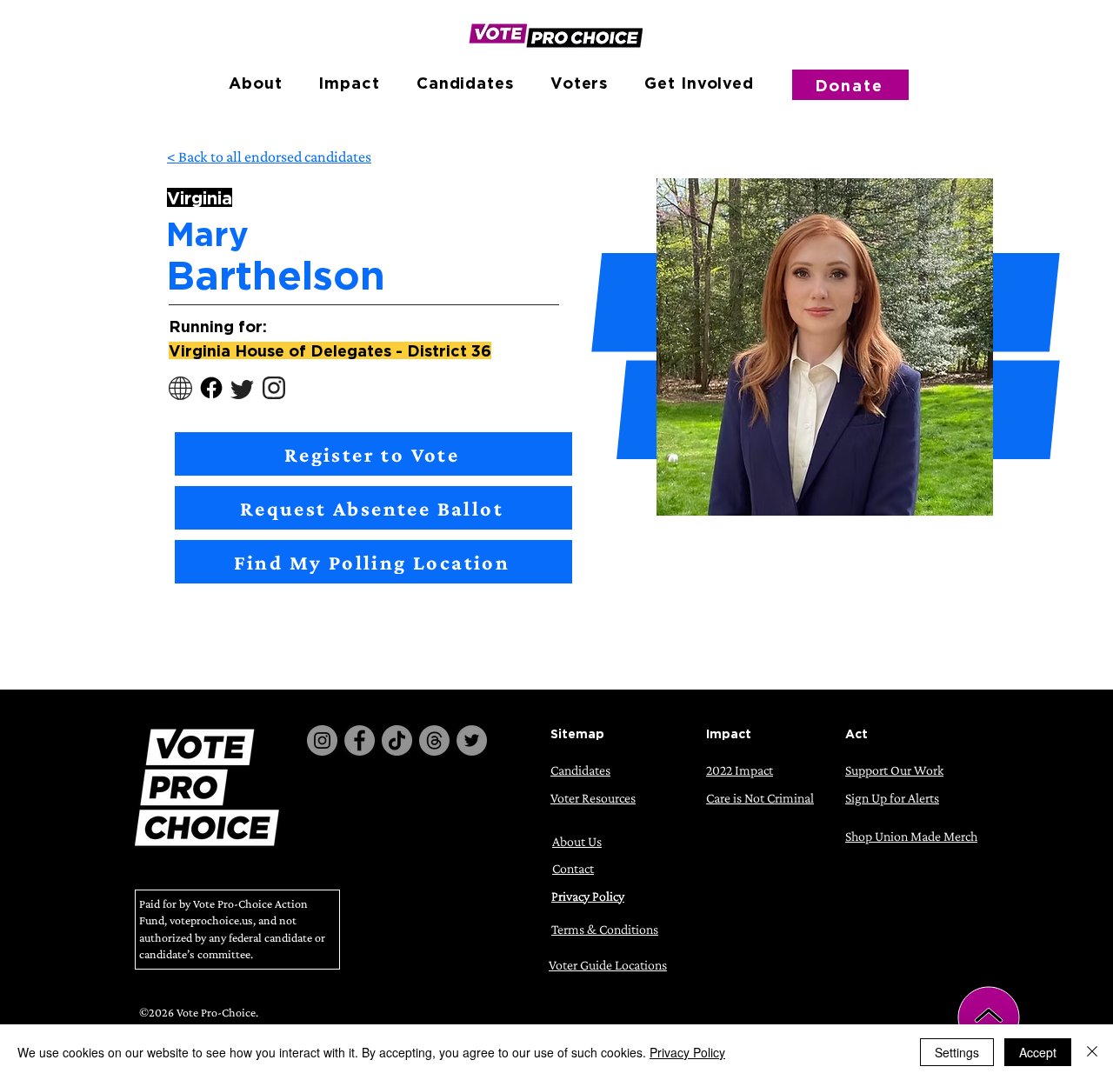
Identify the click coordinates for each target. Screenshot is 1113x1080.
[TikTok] (397, 740)
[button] (255, 82)
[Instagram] (322, 740)
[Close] (1092, 1052)
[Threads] (434, 740)
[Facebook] (359, 740)
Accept (1037, 1052)
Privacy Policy (687, 1052)
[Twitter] (472, 740)
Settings (957, 1052)
